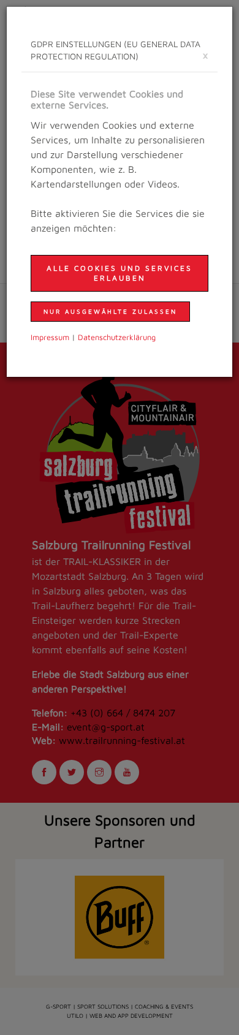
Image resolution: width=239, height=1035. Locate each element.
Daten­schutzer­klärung (117, 337)
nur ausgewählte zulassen (110, 311)
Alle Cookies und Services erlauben (119, 272)
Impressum (50, 337)
